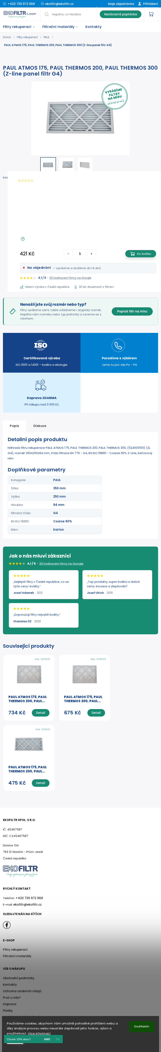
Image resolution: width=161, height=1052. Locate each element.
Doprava (9, 1004)
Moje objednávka (121, 4)
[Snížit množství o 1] (68, 253)
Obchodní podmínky (18, 978)
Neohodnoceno (46, 180)
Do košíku (144, 254)
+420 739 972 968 (29, 898)
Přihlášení (150, 4)
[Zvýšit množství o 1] (91, 253)
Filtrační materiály (17, 956)
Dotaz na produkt (39, 239)
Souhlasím (141, 1026)
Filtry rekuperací (15, 950)
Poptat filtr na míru (132, 311)
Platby (8, 1011)
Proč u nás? (12, 998)
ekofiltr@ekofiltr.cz (27, 904)
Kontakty (10, 985)
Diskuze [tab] (40, 426)
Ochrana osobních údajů (22, 991)
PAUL (57, 480)
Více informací (39, 1033)
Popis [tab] (14, 426)
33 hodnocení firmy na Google (70, 278)
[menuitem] (20, 26)
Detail (40, 713)
